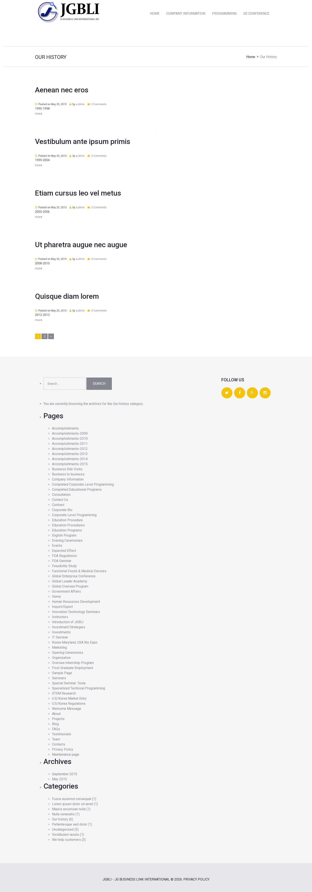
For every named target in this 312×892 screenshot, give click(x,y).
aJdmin (80, 104)
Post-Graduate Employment (72, 668)
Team (56, 739)
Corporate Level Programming (74, 515)
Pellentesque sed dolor (69, 824)
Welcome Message (66, 709)
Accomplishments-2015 (70, 464)
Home (250, 57)
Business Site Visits (67, 469)
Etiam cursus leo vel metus (78, 193)
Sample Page (62, 673)
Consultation (61, 495)
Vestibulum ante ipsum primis (82, 141)
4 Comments (99, 259)
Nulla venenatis (63, 814)
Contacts (58, 744)
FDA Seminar (61, 561)
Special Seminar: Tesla (69, 683)
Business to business (68, 474)
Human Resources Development (76, 602)
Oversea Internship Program (73, 663)
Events (57, 546)
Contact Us (60, 500)
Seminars (59, 678)
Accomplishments (65, 428)
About (56, 714)
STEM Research (64, 693)
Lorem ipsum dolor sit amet (72, 804)
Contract (58, 505)
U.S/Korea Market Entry (69, 698)
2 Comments (99, 104)
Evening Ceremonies (67, 540)
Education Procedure (67, 520)
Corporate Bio (62, 510)
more (38, 113)
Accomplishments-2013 (70, 454)
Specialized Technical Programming (78, 688)
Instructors (60, 617)
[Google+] (252, 393)
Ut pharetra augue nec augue (81, 244)
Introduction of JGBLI (68, 622)
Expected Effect (64, 551)
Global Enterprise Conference (74, 576)
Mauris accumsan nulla (69, 809)
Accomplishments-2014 (70, 459)
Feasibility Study (64, 566)
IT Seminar (60, 637)
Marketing (59, 647)
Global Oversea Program (70, 586)
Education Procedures (68, 525)
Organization (61, 658)
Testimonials (61, 734)
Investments (61, 632)
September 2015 (64, 774)
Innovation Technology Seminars (76, 612)
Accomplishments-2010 (70, 439)
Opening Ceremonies (67, 653)
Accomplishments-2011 (70, 444)
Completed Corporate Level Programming (83, 484)
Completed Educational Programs (77, 490)
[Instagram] (265, 393)
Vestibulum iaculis (65, 835)
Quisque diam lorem (67, 296)
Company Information (68, 479)
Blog (55, 724)
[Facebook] (239, 393)
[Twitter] (226, 393)
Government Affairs (66, 591)
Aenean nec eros (62, 90)
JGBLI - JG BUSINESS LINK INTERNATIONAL (136, 879)
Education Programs (67, 530)
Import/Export (62, 607)
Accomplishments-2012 (70, 449)
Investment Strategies (68, 627)
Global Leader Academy (69, 581)
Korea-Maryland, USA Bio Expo (74, 642)
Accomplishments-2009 (70, 433)
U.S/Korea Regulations (69, 704)
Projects (58, 719)
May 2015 (59, 779)
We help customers (66, 840)
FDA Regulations (64, 556)
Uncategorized (63, 829)
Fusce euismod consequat (71, 799)
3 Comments (99, 155)
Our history (60, 819)
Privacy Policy (62, 749)
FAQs (56, 729)
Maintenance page (65, 754)
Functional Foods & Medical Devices (79, 571)
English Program (64, 535)
